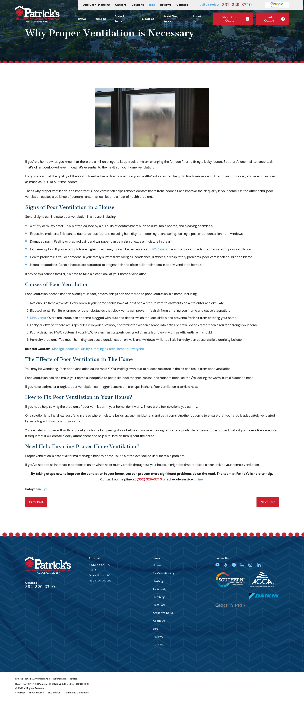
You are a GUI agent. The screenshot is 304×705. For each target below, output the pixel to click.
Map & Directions (100, 580)
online (198, 479)
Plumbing (159, 597)
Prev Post (36, 502)
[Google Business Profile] (242, 565)
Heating (158, 581)
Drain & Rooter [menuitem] (119, 18)
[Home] (37, 14)
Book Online (269, 18)
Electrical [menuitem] (148, 19)
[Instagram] (250, 565)
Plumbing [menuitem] (100, 19)
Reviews (165, 5)
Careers (121, 5)
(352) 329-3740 (149, 479)
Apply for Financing (96, 5)
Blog (152, 5)
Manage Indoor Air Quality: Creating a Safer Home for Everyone (98, 349)
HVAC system (160, 249)
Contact (182, 5)
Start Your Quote (230, 18)
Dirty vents (38, 318)
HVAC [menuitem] (82, 19)
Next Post (267, 502)
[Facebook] (234, 565)
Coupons (138, 5)
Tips (45, 489)
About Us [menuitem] (197, 18)
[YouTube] (217, 565)
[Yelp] (226, 565)
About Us (159, 621)
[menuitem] (20, 693)
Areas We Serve (163, 613)
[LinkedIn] (259, 565)
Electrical (159, 605)
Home (157, 565)
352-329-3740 (237, 5)
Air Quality (160, 589)
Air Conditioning (163, 573)
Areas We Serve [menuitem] (170, 18)
